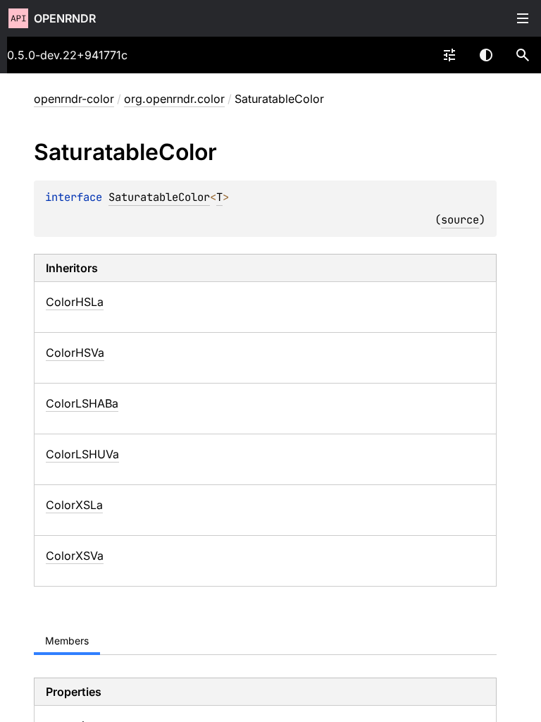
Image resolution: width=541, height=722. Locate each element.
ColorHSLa (75, 302)
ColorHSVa (75, 352)
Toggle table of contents (522, 18)
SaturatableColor (159, 197)
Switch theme (486, 55)
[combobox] (449, 55)
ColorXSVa (75, 556)
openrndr (65, 18)
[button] (522, 55)
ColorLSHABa (82, 403)
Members (67, 641)
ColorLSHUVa (82, 454)
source (460, 219)
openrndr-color (74, 99)
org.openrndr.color (174, 99)
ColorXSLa (74, 505)
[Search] (522, 55)
